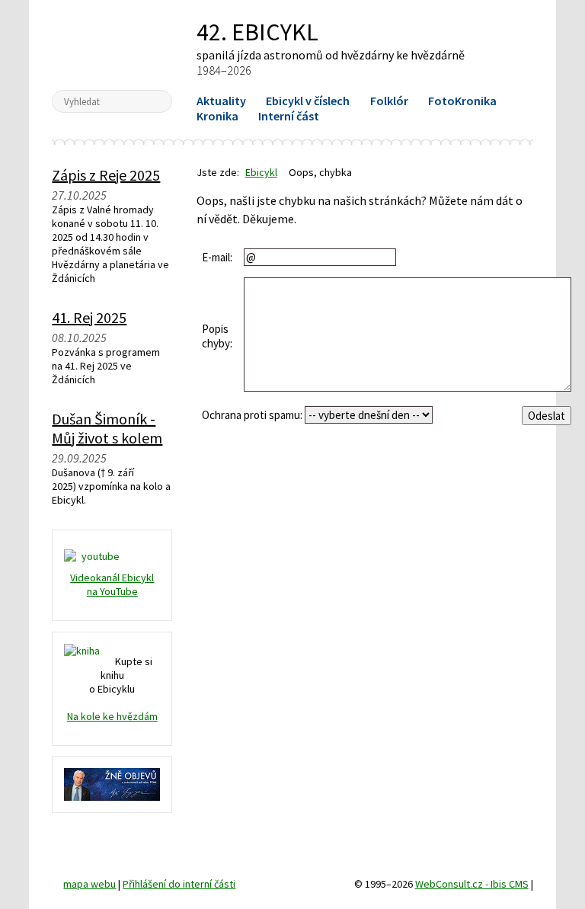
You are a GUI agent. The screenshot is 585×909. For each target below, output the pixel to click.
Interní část (288, 115)
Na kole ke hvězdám (112, 716)
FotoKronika (462, 100)
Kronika (217, 115)
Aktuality (221, 100)
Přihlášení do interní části (179, 884)
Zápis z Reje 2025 (106, 174)
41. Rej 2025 (89, 317)
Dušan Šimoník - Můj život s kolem (107, 428)
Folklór (389, 100)
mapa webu (89, 884)
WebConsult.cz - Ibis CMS (472, 884)
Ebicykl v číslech (308, 100)
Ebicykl (112, 44)
